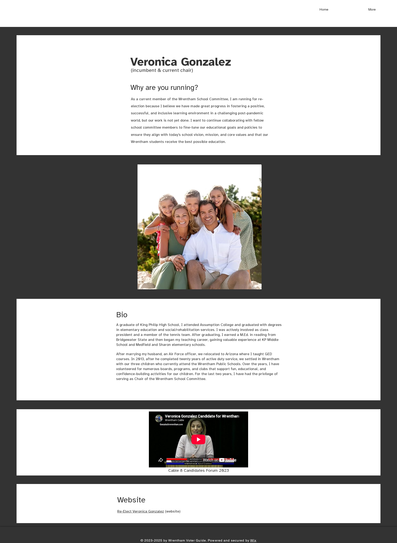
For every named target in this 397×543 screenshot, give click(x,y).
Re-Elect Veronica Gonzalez (140, 512)
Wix (253, 540)
